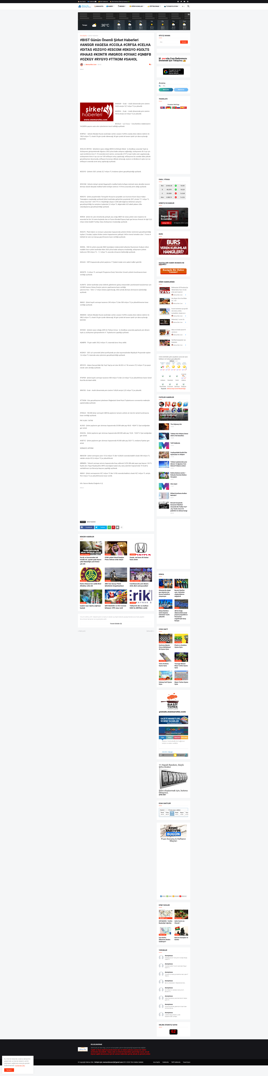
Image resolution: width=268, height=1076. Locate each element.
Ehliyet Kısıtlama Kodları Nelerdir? (178, 494)
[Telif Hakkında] (164, 445)
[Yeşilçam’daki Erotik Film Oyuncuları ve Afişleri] (164, 455)
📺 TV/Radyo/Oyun (171, 6)
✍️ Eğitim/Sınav (153, 6)
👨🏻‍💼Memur (121, 6)
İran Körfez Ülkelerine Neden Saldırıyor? (164, 939)
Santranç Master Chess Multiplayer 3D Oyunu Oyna (165, 647)
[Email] (117, 527)
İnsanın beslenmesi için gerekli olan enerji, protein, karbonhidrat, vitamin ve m (179, 311)
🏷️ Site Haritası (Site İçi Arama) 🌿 (119, 1)
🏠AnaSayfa (98, 6)
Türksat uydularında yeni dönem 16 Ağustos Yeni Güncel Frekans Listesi (178, 464)
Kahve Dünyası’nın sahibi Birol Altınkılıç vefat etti (90, 585)
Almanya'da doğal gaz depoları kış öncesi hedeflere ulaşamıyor (165, 593)
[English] (161, 108)
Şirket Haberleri (93, 35)
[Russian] (178, 108)
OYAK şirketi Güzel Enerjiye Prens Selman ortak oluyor (114, 559)
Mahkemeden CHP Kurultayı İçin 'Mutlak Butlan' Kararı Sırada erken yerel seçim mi (179, 289)
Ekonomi (162, 288)
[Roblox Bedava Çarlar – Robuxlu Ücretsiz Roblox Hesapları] (164, 475)
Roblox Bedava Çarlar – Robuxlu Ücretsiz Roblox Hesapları (178, 475)
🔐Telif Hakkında (103, 1)
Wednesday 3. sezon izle (177, 319)
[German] (168, 108)
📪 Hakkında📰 (92, 1)
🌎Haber (109, 6)
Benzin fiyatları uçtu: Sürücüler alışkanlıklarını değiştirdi (180, 593)
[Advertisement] (116, 85)
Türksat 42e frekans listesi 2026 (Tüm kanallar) (179, 434)
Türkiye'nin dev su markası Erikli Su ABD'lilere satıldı (139, 607)
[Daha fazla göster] (121, 527)
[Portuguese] (175, 108)
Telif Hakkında (175, 443)
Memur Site (89, 1062)
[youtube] (184, 1)
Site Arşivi (173, 484)
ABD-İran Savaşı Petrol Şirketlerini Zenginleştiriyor (114, 585)
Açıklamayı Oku (20, 1065)
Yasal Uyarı (186, 1062)
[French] (165, 108)
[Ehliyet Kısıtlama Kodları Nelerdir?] (164, 495)
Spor (161, 341)
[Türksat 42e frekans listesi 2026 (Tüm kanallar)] (164, 436)
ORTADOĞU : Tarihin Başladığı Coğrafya (165, 922)
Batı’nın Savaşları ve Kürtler (181, 938)
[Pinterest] (113, 527)
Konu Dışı (162, 309)
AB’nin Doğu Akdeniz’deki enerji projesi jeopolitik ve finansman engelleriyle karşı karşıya (181, 616)
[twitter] (181, 1)
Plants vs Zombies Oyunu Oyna (181, 646)
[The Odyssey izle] (164, 426)
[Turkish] (185, 108)
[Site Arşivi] (164, 486)
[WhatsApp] (109, 527)
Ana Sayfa (83, 35)
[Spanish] (182, 108)
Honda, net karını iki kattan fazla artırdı (139, 559)
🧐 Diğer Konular (136, 6)
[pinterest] (187, 1)
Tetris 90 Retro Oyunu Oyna (164, 665)
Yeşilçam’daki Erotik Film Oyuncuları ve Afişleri (178, 453)
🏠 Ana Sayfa (82, 1)
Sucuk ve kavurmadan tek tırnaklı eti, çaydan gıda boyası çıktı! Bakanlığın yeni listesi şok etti (90, 561)
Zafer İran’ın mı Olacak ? (179, 922)
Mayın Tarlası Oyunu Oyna (181, 683)
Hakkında (165, 1062)
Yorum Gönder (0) (116, 623)
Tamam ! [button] (9, 1070)
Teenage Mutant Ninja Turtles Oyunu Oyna (181, 666)
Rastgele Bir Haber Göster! (173, 270)
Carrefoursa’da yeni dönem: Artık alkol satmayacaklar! (139, 585)
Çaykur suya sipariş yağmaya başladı (90, 607)
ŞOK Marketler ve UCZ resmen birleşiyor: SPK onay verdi (115, 607)
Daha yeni (82, 631)
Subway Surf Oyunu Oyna (165, 683)
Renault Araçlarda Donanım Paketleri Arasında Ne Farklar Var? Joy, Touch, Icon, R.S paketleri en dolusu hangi (178, 507)
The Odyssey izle (176, 424)
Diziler (162, 299)
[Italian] (171, 108)
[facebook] (178, 1)
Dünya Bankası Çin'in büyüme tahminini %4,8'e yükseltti (164, 614)
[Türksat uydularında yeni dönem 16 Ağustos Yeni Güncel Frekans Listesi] (164, 464)
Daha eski (150, 631)
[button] (183, 6)
